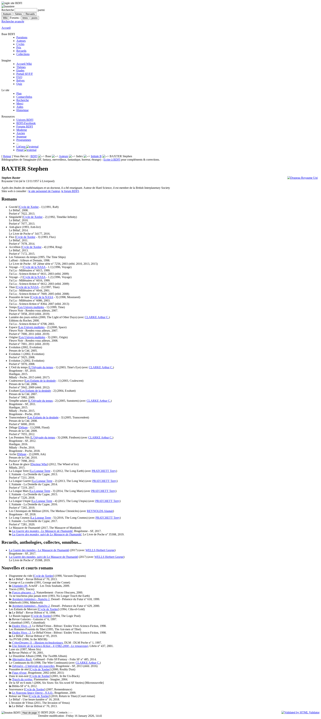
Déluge (23, 427)
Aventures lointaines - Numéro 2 (31, 605)
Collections (23, 54)
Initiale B (96, 156)
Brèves (20, 80)
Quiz (19, 83)
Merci (19, 103)
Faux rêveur (19, 672)
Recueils (21, 50)
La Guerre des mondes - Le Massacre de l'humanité (42, 531)
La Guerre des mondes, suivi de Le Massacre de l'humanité (46, 534)
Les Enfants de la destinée (40, 380)
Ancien (20, 133)
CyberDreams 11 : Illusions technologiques (37, 642)
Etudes (20, 70)
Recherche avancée (12, 21)
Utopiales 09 (19, 585)
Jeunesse (21, 136)
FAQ (19, 77)
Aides (19, 106)
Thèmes (21, 67)
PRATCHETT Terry (104, 470)
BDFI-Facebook (26, 123)
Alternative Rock (22, 659)
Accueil (6, 27)
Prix (18, 47)
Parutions (21, 37)
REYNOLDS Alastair (100, 511)
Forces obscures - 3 (23, 592)
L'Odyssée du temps (41, 367)
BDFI (33, 156)
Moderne (21, 129)
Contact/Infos (24, 96)
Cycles (20, 44)
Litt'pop (21, 146)
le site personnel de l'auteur (44, 191)
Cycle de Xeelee (29, 206)
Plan (19, 93)
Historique (22, 110)
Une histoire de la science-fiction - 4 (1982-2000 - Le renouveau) (50, 646)
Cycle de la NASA (34, 267)
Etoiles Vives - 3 (21, 625)
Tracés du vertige (22, 679)
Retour (7, 156)
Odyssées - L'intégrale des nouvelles (33, 666)
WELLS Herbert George (100, 550)
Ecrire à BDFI (111, 159)
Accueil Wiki (24, 63)
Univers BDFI (24, 119)
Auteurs (21, 40)
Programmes (23, 139)
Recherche (22, 100)
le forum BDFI (70, 191)
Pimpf (20, 149)
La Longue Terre (40, 470)
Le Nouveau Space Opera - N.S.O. (32, 692)
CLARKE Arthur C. (97, 317)
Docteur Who (39, 464)
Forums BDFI (24, 126)
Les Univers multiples (31, 307)
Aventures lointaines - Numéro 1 (31, 599)
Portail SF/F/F (24, 73)
